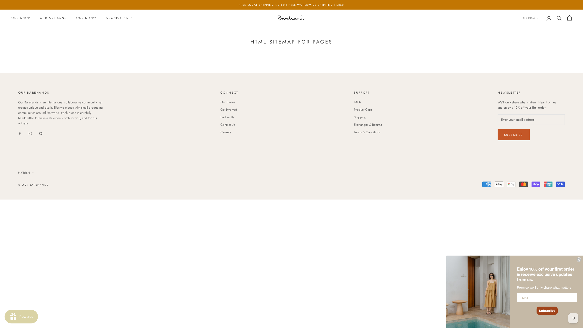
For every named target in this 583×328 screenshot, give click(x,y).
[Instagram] (30, 133)
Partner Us (227, 117)
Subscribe (513, 135)
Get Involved (228, 109)
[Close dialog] (579, 259)
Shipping (360, 117)
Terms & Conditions (367, 132)
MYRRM (529, 18)
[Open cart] (569, 17)
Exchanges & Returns (368, 124)
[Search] (559, 17)
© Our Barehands (33, 185)
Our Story (86, 18)
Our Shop (20, 18)
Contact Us (227, 124)
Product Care (363, 109)
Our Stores (227, 102)
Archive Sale (119, 18)
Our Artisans (53, 18)
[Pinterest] (40, 133)
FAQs (357, 102)
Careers (225, 132)
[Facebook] (19, 133)
